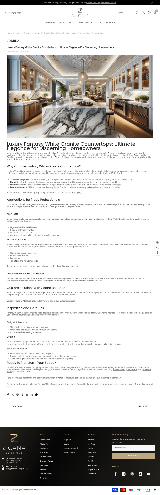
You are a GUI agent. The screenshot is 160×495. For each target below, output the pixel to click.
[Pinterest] (17, 394)
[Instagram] (123, 474)
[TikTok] (140, 474)
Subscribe (133, 455)
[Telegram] (27, 394)
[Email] (32, 394)
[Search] (128, 13)
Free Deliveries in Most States (86, 3)
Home (9, 33)
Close (152, 3)
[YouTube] (148, 474)
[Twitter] (13, 394)
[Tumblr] (22, 394)
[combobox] (126, 13)
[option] (80, 3)
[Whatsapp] (36, 394)
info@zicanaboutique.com (17, 469)
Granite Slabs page (73, 192)
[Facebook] (8, 394)
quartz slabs (131, 369)
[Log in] (143, 12)
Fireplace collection (71, 266)
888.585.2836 (15, 13)
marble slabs (119, 369)
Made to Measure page (25, 301)
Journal (18, 33)
